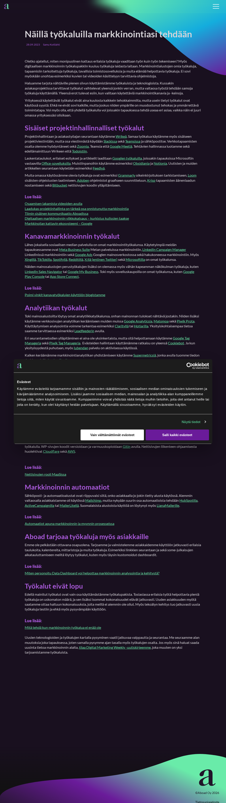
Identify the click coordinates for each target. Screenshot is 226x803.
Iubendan (81, 348)
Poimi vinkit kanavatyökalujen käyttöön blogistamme (65, 295)
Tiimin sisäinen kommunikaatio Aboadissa (56, 213)
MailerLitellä (69, 505)
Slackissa (110, 141)
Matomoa (161, 321)
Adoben (83, 180)
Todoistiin (79, 151)
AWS (71, 451)
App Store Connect (64, 276)
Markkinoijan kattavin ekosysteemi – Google (58, 223)
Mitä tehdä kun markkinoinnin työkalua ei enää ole (63, 627)
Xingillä (30, 259)
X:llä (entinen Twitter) (101, 259)
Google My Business (83, 271)
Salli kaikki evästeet (177, 435)
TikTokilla (44, 259)
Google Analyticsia (138, 321)
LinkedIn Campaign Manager (164, 249)
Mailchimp (93, 500)
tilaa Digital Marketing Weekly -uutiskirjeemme (115, 647)
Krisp (151, 180)
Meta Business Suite (74, 249)
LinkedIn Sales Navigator (43, 271)
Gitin (126, 446)
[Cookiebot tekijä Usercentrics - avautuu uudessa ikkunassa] (189, 365)
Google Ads (83, 254)
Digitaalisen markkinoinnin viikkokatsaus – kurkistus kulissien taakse (77, 218)
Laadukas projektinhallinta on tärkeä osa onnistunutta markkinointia (77, 208)
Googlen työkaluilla (127, 158)
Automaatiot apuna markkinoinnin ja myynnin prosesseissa (69, 523)
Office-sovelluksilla (56, 163)
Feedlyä (99, 168)
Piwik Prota (185, 321)
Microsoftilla (135, 259)
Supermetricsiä (144, 355)
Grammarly (126, 175)
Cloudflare (51, 451)
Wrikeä (121, 136)
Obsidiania (141, 163)
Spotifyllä (60, 259)
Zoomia (83, 146)
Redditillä (76, 259)
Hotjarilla (141, 326)
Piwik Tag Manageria (64, 343)
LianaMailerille (168, 505)
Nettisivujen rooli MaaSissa (45, 474)
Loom (192, 175)
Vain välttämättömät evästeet (112, 435)
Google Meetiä (121, 146)
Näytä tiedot (191, 422)
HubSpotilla (188, 500)
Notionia (160, 163)
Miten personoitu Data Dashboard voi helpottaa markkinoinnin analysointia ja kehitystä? (92, 573)
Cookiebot (176, 343)
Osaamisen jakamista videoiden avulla (53, 203)
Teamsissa (132, 141)
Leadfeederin (84, 331)
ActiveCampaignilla (39, 505)
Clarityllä (122, 326)
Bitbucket (59, 185)
